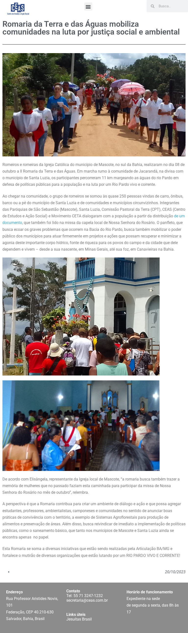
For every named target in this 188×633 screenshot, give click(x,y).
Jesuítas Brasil (79, 619)
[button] (88, 6)
